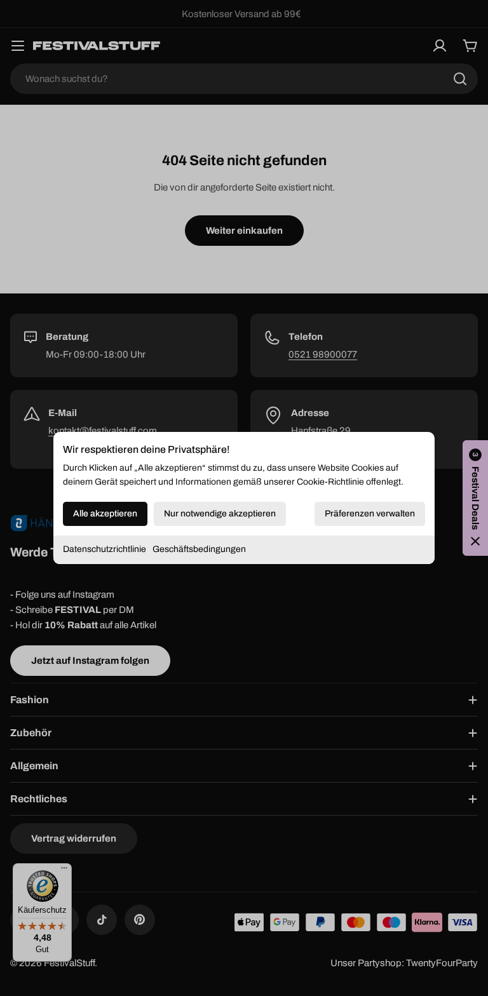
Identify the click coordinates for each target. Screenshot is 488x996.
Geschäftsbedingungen (199, 549)
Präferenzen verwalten (370, 513)
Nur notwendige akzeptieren (220, 513)
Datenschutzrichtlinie (104, 549)
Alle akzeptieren (105, 513)
